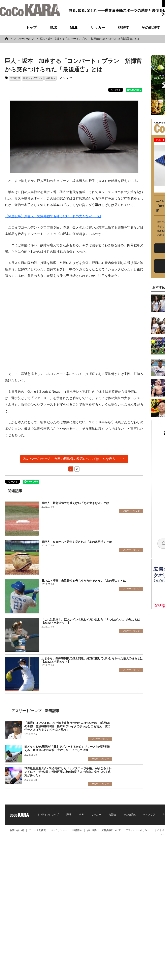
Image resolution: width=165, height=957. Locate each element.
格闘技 (123, 28)
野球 (53, 28)
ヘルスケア (149, 814)
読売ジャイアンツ (32, 78)
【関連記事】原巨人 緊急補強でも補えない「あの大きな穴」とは (53, 216)
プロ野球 (15, 78)
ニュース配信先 (37, 830)
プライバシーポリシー (138, 830)
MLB (74, 28)
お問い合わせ (17, 830)
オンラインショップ (48, 814)
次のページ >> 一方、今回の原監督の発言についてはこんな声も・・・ (74, 458)
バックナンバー (59, 830)
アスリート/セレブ (24, 38)
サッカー (98, 28)
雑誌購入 (77, 830)
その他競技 (151, 28)
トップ (31, 28)
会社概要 (92, 830)
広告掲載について (111, 830)
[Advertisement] (74, 325)
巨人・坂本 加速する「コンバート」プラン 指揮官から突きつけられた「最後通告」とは (89, 38)
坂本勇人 (50, 78)
